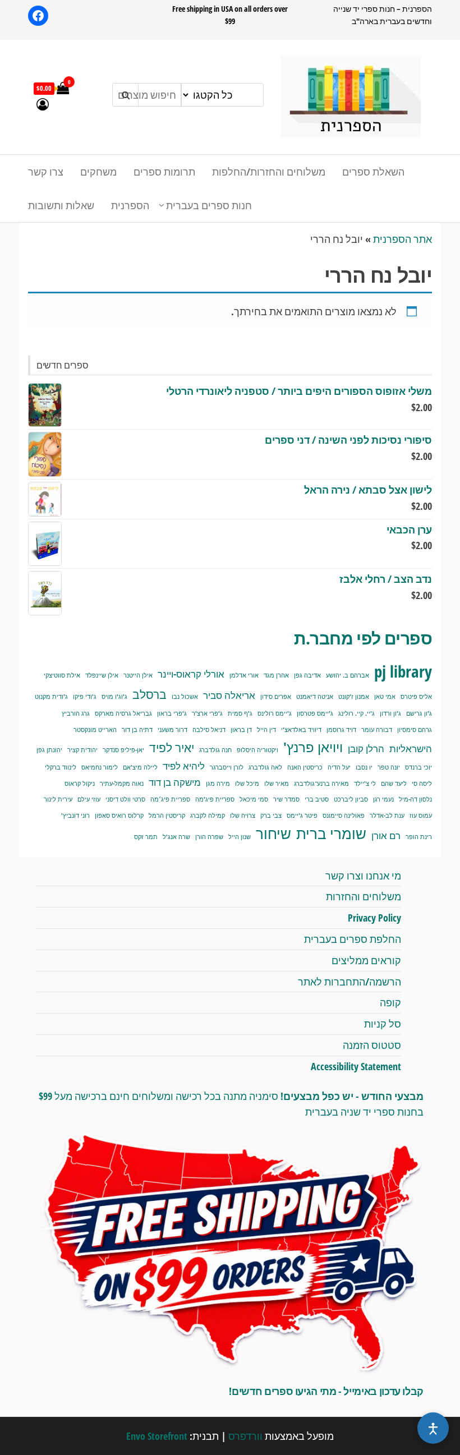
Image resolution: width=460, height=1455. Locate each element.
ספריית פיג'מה (214, 799)
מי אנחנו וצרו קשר (363, 875)
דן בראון (241, 730)
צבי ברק (271, 815)
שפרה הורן (209, 837)
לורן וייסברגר (226, 767)
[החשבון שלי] (42, 103)
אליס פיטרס (416, 697)
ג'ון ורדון (390, 713)
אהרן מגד (276, 675)
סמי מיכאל (254, 799)
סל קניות (382, 1023)
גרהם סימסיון (414, 730)
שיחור (273, 833)
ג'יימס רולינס (274, 713)
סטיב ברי (317, 799)
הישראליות (410, 748)
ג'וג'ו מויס (114, 697)
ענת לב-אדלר (387, 815)
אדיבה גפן (307, 675)
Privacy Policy (374, 917)
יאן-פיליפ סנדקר (123, 750)
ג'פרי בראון (172, 713)
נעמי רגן (383, 799)
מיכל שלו (247, 784)
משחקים (98, 171)
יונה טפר (389, 767)
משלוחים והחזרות (363, 896)
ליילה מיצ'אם (140, 767)
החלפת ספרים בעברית (352, 939)
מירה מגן (218, 784)
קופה (390, 1002)
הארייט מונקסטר (95, 730)
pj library (403, 671)
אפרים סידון (275, 697)
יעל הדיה (339, 767)
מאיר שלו (276, 784)
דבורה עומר (376, 730)
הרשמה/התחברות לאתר (349, 981)
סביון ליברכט (351, 799)
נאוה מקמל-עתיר (122, 784)
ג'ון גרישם (419, 713)
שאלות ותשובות (61, 205)
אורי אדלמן (244, 675)
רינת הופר (419, 837)
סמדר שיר (286, 799)
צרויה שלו (242, 815)
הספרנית (130, 205)
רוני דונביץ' (75, 815)
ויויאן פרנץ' (313, 747)
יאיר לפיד (171, 747)
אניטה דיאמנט (314, 697)
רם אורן (386, 835)
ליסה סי (422, 784)
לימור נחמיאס (99, 767)
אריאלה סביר (229, 695)
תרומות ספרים (164, 171)
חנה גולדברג (215, 750)
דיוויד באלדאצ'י (301, 730)
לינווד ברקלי (60, 767)
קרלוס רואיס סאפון (119, 815)
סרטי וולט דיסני (125, 799)
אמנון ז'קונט (353, 697)
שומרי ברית (331, 833)
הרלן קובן (366, 748)
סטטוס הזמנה (372, 1045)
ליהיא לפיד (184, 765)
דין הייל (266, 730)
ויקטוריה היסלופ (257, 750)
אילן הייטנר (138, 675)
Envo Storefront (156, 1436)
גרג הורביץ (76, 713)
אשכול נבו (185, 697)
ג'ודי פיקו (84, 697)
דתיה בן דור (137, 730)
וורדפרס (245, 1436)
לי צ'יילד (365, 784)
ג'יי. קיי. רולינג (356, 713)
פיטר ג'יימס (302, 815)
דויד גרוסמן (341, 730)
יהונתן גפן (49, 750)
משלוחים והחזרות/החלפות (268, 171)
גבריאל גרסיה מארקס (123, 713)
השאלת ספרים (373, 171)
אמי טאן (384, 697)
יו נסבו (364, 767)
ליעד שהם (394, 784)
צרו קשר (45, 171)
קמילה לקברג (207, 815)
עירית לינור (58, 799)
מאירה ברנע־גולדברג (321, 784)
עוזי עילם (88, 799)
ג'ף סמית (240, 713)
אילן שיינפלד (101, 675)
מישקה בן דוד (175, 782)
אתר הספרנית (402, 239)
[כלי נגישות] (433, 1428)
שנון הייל (239, 837)
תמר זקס (146, 837)
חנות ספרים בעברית (209, 205)
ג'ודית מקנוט (51, 697)
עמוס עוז (421, 815)
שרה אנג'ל (176, 837)
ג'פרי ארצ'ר (207, 713)
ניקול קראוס (80, 784)
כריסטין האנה (305, 767)
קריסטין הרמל (167, 815)
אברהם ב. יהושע (347, 675)
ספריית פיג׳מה (170, 799)
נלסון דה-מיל (415, 799)
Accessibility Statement (356, 1066)
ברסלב (149, 694)
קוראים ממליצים (366, 960)
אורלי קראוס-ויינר (191, 673)
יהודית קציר (82, 750)
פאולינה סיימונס (344, 815)
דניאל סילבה (209, 730)
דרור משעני (172, 730)
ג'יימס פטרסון (315, 713)
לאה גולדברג (265, 767)
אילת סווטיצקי (62, 675)
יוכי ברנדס (418, 767)
